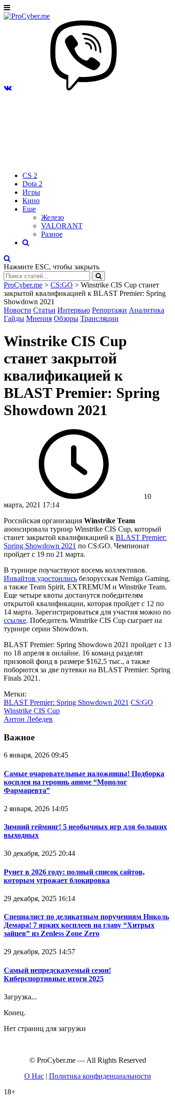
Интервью (73, 310)
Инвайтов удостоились (40, 578)
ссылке (15, 620)
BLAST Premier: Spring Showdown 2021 (66, 702)
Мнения (39, 318)
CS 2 (29, 175)
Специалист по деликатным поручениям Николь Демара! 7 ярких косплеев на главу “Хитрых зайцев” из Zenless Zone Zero (86, 925)
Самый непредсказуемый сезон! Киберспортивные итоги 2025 (57, 974)
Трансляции (99, 318)
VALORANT (62, 226)
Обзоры (66, 318)
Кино (31, 201)
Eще (29, 209)
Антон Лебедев (28, 719)
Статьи (44, 310)
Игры (31, 192)
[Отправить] (98, 276)
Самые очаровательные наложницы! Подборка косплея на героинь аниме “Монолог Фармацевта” (84, 782)
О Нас (34, 1076)
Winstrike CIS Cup (32, 711)
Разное (52, 234)
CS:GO (142, 702)
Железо (52, 217)
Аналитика (146, 310)
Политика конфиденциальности (100, 1076)
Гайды (14, 318)
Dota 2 (32, 184)
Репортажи (109, 310)
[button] (8, 88)
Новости (17, 310)
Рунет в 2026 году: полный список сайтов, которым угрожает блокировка (74, 876)
